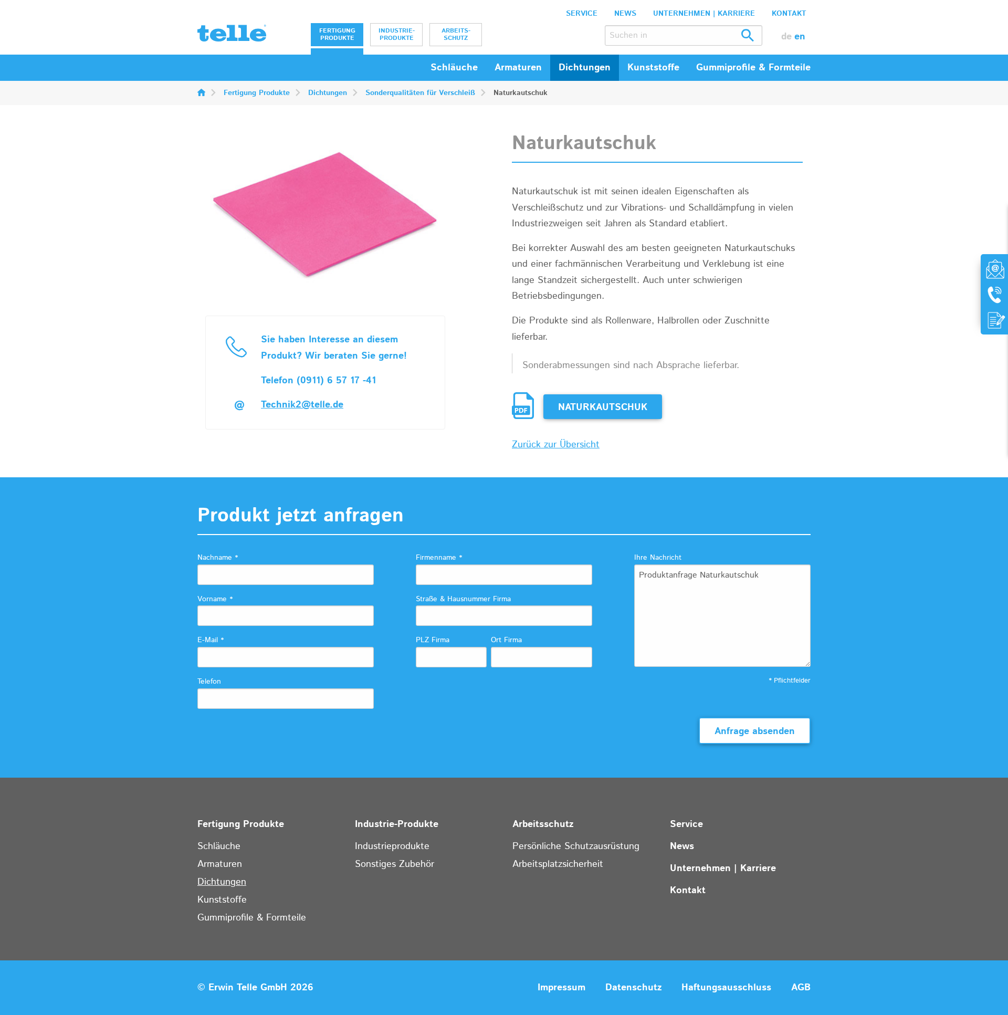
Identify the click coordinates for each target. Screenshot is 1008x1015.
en (799, 37)
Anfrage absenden (755, 731)
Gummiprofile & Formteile (251, 918)
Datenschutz (633, 988)
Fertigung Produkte (337, 34)
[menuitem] (337, 34)
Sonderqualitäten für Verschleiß (420, 93)
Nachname (217, 557)
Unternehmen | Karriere (704, 13)
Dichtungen (327, 93)
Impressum (561, 988)
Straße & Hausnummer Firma (463, 599)
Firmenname (439, 557)
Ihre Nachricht (657, 557)
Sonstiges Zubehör (394, 864)
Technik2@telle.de (302, 405)
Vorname (215, 599)
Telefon (209, 681)
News (625, 13)
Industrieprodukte (392, 846)
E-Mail (210, 640)
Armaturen (219, 864)
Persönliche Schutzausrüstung (575, 846)
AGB (801, 988)
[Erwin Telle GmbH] (231, 35)
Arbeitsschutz (456, 34)
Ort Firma (506, 640)
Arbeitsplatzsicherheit (557, 864)
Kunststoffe (222, 900)
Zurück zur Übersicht (556, 445)
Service (581, 13)
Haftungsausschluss (726, 988)
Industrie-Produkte (397, 34)
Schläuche (454, 68)
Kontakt (789, 13)
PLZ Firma (432, 640)
